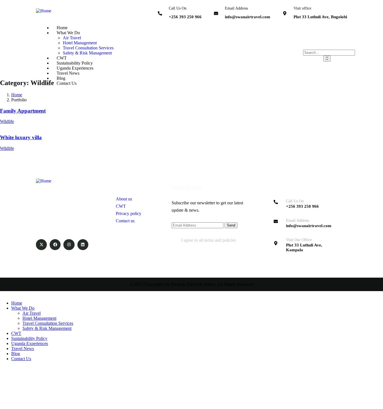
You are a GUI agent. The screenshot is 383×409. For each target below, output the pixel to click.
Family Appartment (23, 111)
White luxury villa (21, 137)
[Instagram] (68, 244)
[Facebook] (55, 244)
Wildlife (7, 121)
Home (16, 94)
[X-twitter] (41, 244)
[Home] (43, 10)
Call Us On (177, 8)
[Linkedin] (82, 244)
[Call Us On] (160, 13)
